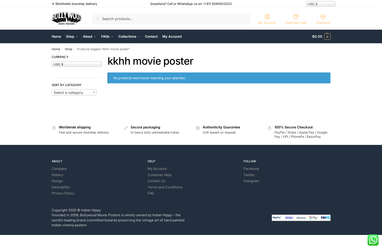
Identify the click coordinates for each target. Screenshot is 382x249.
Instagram (251, 181)
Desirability (61, 187)
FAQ (151, 193)
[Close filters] (103, 57)
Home (56, 49)
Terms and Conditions (165, 187)
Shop (68, 49)
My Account (267, 23)
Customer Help (296, 23)
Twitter (249, 175)
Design (57, 181)
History (57, 175)
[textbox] (74, 92)
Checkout (323, 23)
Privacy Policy (63, 193)
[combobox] (74, 92)
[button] (321, 36)
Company (59, 169)
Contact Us (156, 181)
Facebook (251, 169)
